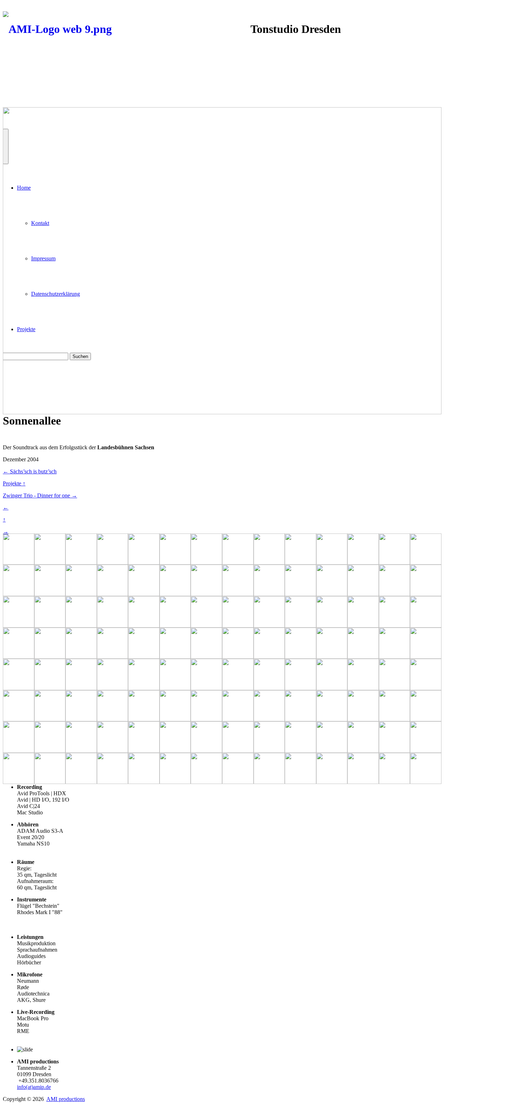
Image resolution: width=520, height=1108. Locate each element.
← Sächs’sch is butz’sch (30, 471)
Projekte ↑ (14, 483)
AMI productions (65, 1099)
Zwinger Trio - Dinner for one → (40, 495)
